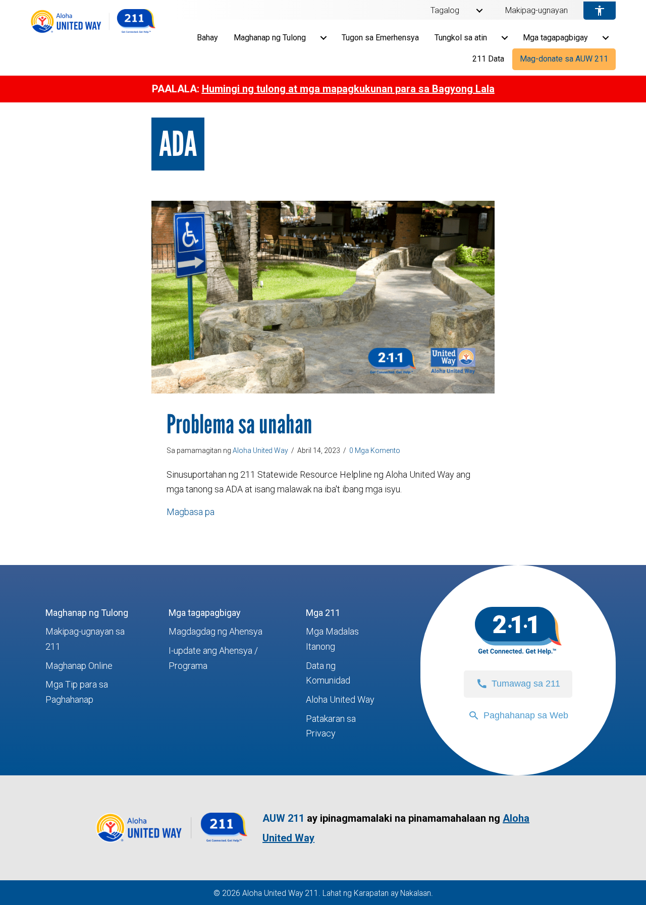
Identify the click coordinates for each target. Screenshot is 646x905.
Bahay (207, 37)
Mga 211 (323, 612)
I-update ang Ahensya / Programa (213, 658)
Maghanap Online (79, 665)
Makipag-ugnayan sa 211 (85, 639)
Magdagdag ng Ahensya (215, 631)
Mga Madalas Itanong (332, 639)
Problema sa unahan (239, 424)
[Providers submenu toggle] (606, 37)
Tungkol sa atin (461, 37)
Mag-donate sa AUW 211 (564, 59)
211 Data (488, 59)
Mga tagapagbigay (555, 37)
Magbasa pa (190, 511)
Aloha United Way (340, 699)
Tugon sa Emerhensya (380, 37)
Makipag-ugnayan (536, 11)
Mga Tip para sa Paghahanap (76, 692)
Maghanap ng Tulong (270, 37)
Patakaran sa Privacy (331, 726)
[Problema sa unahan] (323, 296)
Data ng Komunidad (328, 673)
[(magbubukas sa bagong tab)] (171, 842)
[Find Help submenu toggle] (323, 37)
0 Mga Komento (374, 450)
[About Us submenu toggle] (505, 37)
